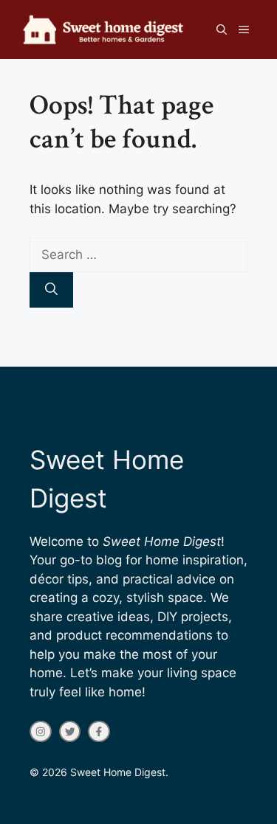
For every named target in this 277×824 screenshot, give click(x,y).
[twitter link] (70, 732)
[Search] (51, 290)
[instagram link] (41, 732)
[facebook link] (99, 732)
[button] (222, 29)
